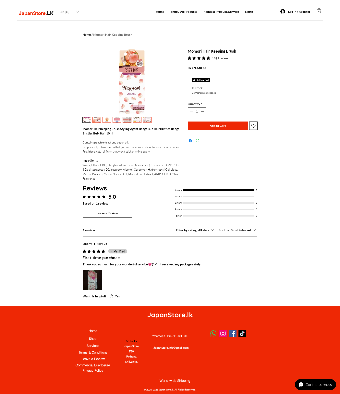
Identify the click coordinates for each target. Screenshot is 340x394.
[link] (208, 58)
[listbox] (69, 12)
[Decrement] (191, 111)
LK (50, 13)
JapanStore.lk (170, 314)
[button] (69, 12)
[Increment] (202, 111)
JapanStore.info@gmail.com (171, 347)
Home (86, 34)
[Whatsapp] (213, 333)
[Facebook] (233, 333)
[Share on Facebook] (190, 140)
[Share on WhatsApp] (197, 140)
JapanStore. (33, 13)
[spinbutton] (197, 111)
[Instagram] (223, 333)
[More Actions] (255, 243)
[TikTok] (242, 333)
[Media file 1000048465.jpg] (92, 280)
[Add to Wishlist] (253, 126)
